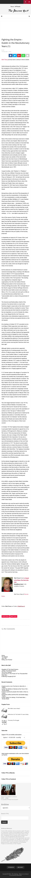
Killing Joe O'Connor (7, 659)
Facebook (13, 779)
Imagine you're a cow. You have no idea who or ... (14, 686)
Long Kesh (5, 832)
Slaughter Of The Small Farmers (10, 669)
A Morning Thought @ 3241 (9, 676)
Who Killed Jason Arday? (14, 708)
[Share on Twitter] (15, 55)
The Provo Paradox (7, 672)
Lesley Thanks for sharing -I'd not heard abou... (14, 697)
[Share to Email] (27, 55)
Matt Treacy (5, 59)
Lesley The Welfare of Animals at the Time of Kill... (15, 689)
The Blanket (5, 657)
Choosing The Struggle (13, 720)
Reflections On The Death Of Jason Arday (18, 714)
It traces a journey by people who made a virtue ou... (15, 691)
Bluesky (12, 773)
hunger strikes (21, 833)
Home (3, 655)
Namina (16, 874)
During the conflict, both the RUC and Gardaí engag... (15, 694)
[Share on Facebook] (11, 55)
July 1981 (4, 658)
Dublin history (5, 616)
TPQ (13, 874)
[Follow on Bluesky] (29, 2)
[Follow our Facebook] (25, 2)
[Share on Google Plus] (19, 55)
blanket (18, 832)
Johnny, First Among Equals (9, 671)
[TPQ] (15, 12)
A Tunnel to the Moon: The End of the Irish (21, 580)
